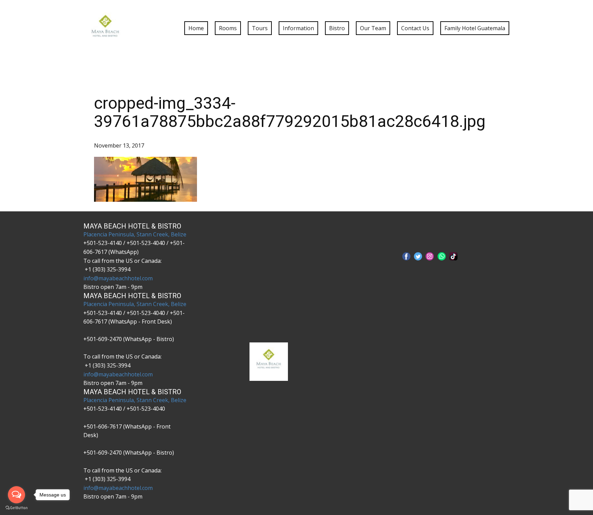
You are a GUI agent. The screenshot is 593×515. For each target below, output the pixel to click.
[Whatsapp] (442, 256)
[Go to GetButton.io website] (16, 508)
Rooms (228, 28)
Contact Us (415, 28)
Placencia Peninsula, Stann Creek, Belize (134, 234)
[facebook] (406, 256)
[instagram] (430, 256)
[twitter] (418, 256)
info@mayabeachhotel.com (118, 278)
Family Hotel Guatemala (474, 28)
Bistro (337, 28)
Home (196, 28)
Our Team (373, 28)
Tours (260, 28)
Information (298, 28)
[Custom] (453, 256)
